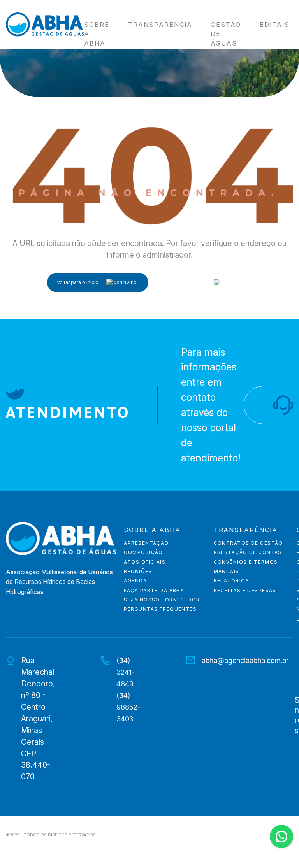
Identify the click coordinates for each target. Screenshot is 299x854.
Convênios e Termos (246, 562)
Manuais (226, 571)
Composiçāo (143, 552)
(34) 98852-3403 (128, 707)
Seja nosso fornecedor (162, 600)
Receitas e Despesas (245, 590)
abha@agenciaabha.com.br (245, 660)
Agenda (135, 581)
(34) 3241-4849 (125, 672)
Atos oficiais (144, 562)
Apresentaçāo (146, 543)
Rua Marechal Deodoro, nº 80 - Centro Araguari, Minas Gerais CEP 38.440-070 (38, 719)
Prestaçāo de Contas (248, 552)
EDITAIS (275, 24)
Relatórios (231, 581)
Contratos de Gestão (248, 543)
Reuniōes (138, 571)
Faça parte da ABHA (154, 590)
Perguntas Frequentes (160, 609)
